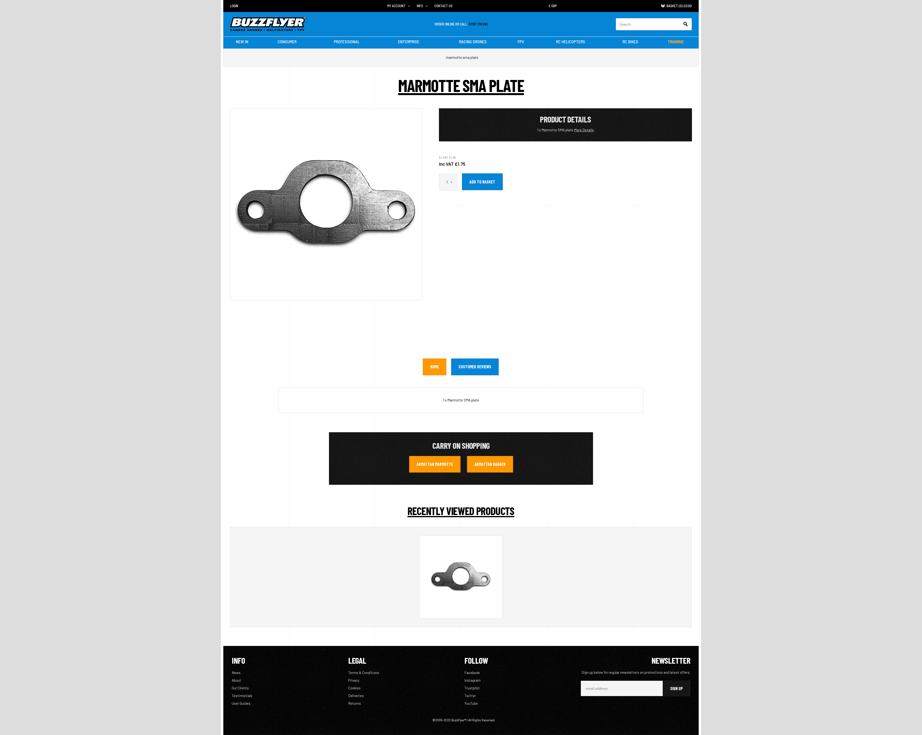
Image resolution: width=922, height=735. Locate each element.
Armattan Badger (490, 464)
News (236, 672)
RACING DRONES (473, 41)
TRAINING (676, 41)
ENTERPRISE (408, 41)
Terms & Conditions (363, 672)
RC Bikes (630, 41)
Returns (354, 703)
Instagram (472, 680)
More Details (584, 130)
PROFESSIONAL (346, 41)
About (236, 680)
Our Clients (240, 688)
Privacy (353, 680)
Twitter (470, 695)
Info (420, 6)
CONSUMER (287, 41)
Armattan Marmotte (435, 464)
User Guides (241, 703)
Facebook (472, 672)
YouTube (471, 703)
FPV (521, 41)
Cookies (354, 688)
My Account (396, 6)
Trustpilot (472, 688)
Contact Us (443, 6)
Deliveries (356, 695)
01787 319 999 (478, 24)
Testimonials (242, 695)
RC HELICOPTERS (570, 41)
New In (242, 41)
